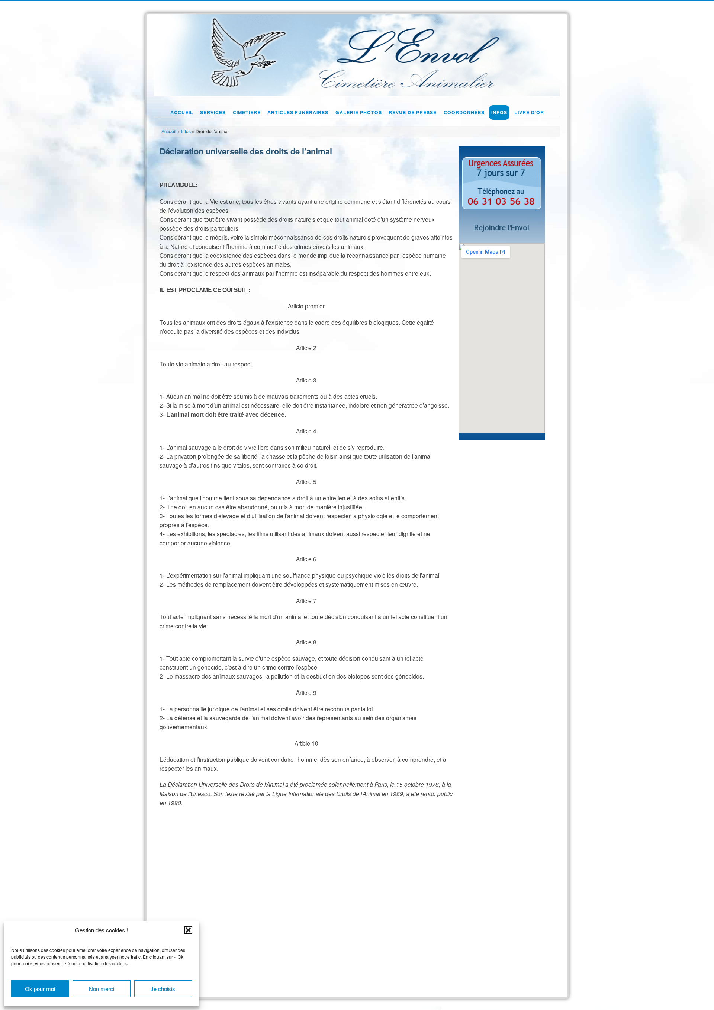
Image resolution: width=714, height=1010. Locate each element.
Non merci (101, 989)
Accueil (168, 131)
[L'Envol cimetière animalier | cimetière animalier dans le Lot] (357, 53)
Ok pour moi (40, 989)
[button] (188, 930)
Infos (186, 131)
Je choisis (163, 989)
